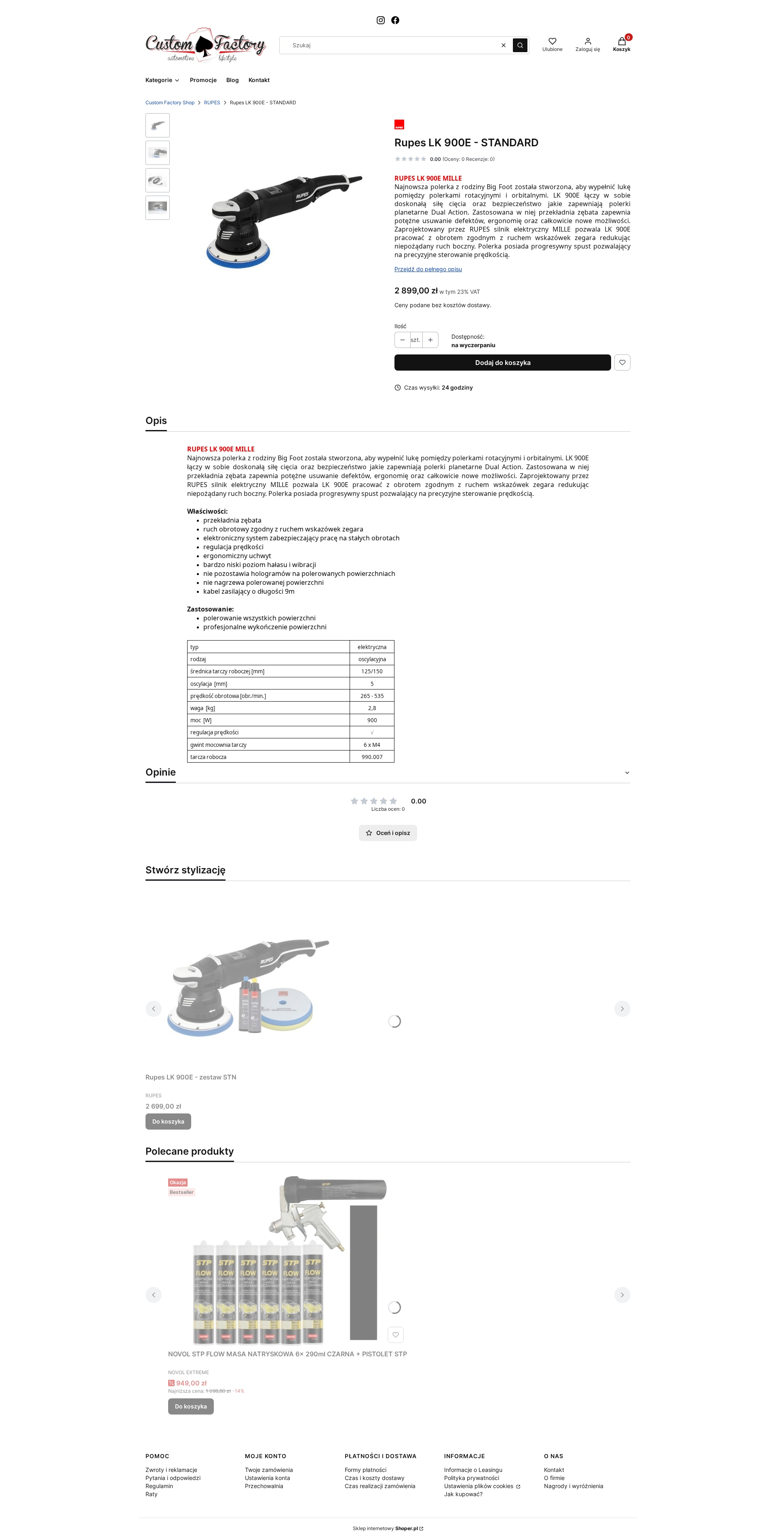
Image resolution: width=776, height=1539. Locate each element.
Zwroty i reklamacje (171, 1469)
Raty (152, 1494)
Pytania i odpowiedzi (173, 1477)
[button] (520, 45)
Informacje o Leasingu (473, 1469)
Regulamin (159, 1485)
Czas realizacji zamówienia (380, 1485)
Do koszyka (168, 1121)
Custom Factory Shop (170, 102)
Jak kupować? (463, 1494)
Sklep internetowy (385, 1528)
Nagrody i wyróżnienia (573, 1485)
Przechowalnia (264, 1485)
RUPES (212, 102)
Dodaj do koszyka (503, 362)
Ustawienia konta (267, 1477)
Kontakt (554, 1469)
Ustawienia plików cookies (479, 1485)
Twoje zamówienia (269, 1469)
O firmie (554, 1477)
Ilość (400, 326)
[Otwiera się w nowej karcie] (381, 20)
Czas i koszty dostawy (375, 1477)
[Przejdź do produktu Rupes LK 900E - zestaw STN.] (247, 978)
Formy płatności (365, 1469)
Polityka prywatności (471, 1477)
